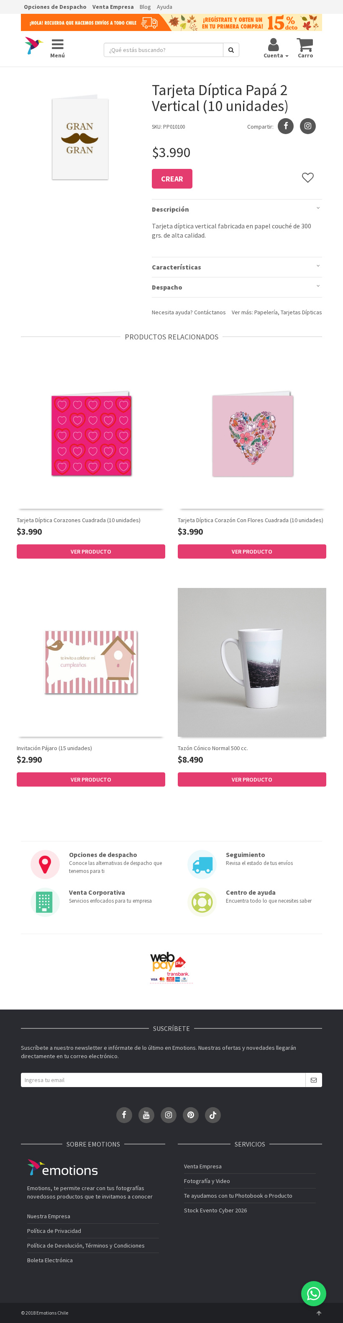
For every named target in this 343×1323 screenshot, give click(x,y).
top (318, 1313)
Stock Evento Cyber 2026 (215, 1210)
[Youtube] (146, 1115)
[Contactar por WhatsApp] (313, 1293)
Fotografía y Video (207, 1181)
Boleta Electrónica (50, 1260)
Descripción (170, 209)
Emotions (62, 1167)
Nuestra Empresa (48, 1216)
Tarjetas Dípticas (301, 312)
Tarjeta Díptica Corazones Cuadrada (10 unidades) (79, 520)
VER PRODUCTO (91, 551)
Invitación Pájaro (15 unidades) (54, 748)
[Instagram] (308, 126)
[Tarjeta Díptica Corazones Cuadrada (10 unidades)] (91, 434)
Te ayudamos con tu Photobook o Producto (238, 1195)
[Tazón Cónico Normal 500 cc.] (252, 662)
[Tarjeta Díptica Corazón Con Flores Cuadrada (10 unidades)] (252, 434)
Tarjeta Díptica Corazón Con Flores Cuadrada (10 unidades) (250, 520)
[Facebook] (124, 1115)
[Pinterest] (191, 1115)
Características (176, 267)
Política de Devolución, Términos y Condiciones (86, 1245)
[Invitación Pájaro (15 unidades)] (91, 661)
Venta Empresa (113, 6)
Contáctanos (210, 312)
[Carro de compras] (305, 44)
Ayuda (164, 6)
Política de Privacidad (54, 1231)
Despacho (167, 287)
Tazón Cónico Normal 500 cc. (213, 748)
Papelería (266, 312)
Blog (145, 6)
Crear (172, 179)
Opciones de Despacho (55, 6)
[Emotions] (34, 45)
